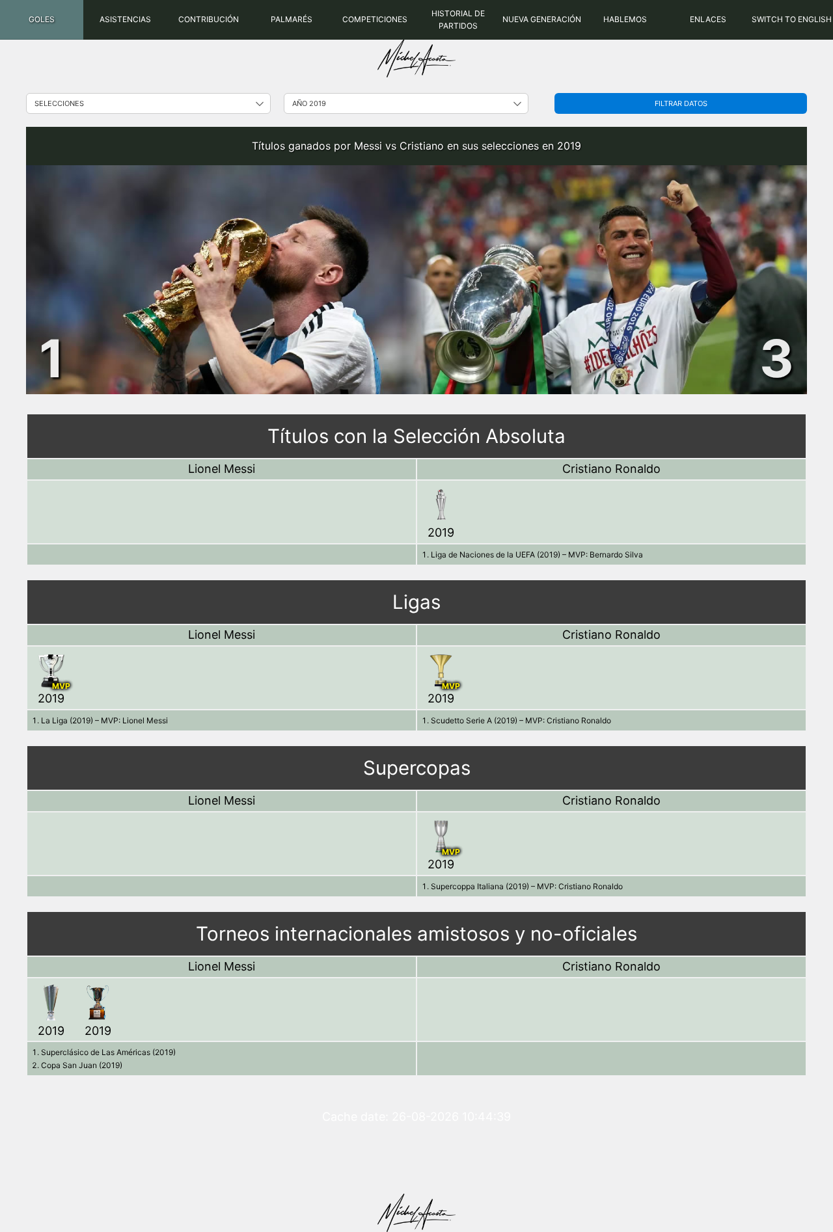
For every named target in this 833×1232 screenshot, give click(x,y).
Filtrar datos (681, 103)
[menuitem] (41, 20)
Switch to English (792, 19)
